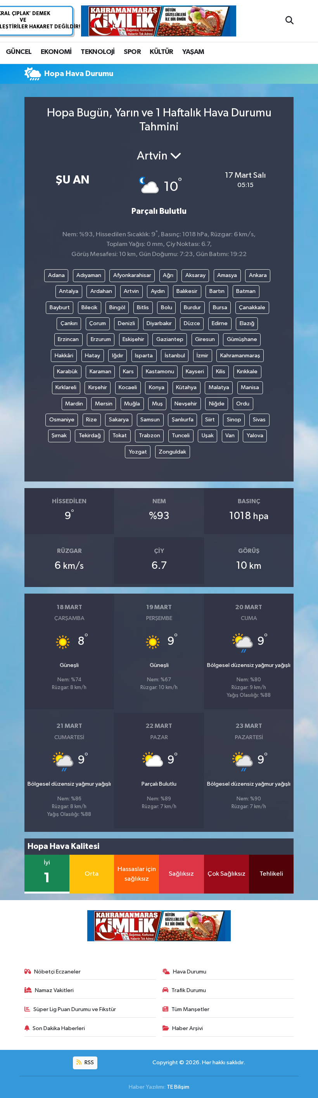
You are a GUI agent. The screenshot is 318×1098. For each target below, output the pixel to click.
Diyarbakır (159, 323)
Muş (157, 404)
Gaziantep (169, 339)
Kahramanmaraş (240, 355)
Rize (91, 420)
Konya (156, 387)
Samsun (150, 420)
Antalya (68, 291)
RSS (88, 1062)
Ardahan (101, 291)
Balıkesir (186, 291)
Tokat (119, 435)
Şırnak (59, 435)
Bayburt (60, 307)
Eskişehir (133, 339)
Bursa (220, 307)
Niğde (217, 404)
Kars (128, 371)
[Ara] (289, 21)
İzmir (202, 355)
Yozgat (138, 452)
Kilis (220, 371)
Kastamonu (160, 371)
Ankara (258, 275)
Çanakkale (252, 307)
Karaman (100, 371)
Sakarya (119, 420)
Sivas (259, 420)
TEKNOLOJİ (98, 51)
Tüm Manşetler (190, 1009)
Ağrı (168, 275)
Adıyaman (88, 275)
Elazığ (247, 323)
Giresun (205, 339)
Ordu (242, 404)
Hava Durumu (189, 972)
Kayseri (195, 371)
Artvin (131, 291)
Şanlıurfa (183, 420)
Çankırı (69, 323)
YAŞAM (193, 51)
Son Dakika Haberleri (59, 1028)
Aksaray (195, 275)
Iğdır (117, 355)
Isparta (144, 355)
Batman (246, 291)
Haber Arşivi (187, 1028)
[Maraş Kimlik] (158, 21)
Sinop (234, 420)
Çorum (97, 323)
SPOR (132, 51)
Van (230, 435)
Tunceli (181, 435)
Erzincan (68, 339)
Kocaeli (128, 387)
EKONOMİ (56, 51)
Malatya (219, 387)
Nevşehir (186, 404)
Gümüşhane (242, 339)
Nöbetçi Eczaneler (57, 972)
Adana (56, 275)
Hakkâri (64, 355)
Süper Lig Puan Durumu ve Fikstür (74, 1009)
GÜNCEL (18, 51)
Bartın (217, 291)
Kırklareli (65, 387)
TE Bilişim (178, 1087)
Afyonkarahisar (132, 275)
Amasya (227, 275)
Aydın (158, 291)
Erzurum (101, 339)
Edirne (220, 323)
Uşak (208, 435)
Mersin (103, 404)
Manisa (250, 387)
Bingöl (117, 307)
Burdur (192, 307)
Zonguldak (172, 452)
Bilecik (89, 307)
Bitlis (143, 307)
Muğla (132, 404)
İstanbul (175, 355)
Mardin (74, 404)
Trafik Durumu (188, 990)
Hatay (92, 355)
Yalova (255, 435)
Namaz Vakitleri (54, 990)
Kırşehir (97, 387)
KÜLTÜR (161, 51)
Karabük (67, 371)
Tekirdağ (90, 435)
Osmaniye (61, 420)
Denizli (126, 323)
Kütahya (186, 387)
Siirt (210, 420)
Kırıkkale (247, 371)
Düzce (192, 323)
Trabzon (149, 435)
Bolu (166, 307)
